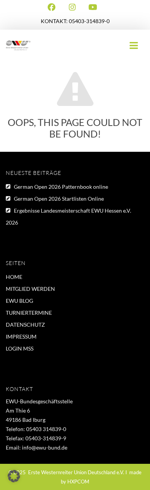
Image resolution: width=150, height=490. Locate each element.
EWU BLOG (19, 300)
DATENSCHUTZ (25, 324)
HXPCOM (78, 481)
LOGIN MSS (19, 348)
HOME (14, 277)
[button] (14, 476)
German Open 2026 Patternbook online (61, 186)
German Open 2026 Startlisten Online (59, 198)
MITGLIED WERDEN (30, 288)
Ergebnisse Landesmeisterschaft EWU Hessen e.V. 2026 (68, 216)
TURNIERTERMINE (29, 312)
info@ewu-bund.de (44, 447)
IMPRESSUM (21, 336)
